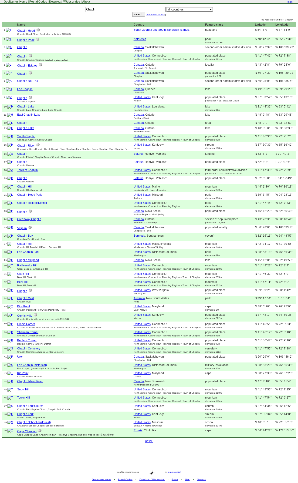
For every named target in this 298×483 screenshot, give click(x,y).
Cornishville (24, 315)
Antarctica (140, 39)
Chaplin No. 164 (27, 81)
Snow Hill (23, 389)
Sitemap (201, 479)
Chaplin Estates (27, 65)
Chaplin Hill (24, 186)
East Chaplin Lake (29, 114)
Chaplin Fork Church (30, 406)
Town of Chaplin (27, 170)
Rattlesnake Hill (27, 265)
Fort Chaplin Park (28, 252)
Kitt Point (22, 373)
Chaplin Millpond (28, 260)
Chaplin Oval (25, 298)
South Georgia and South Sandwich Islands (161, 29)
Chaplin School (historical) (34, 422)
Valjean (22, 228)
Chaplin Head (26, 30)
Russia (138, 430)
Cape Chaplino (27, 431)
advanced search (155, 14)
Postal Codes (38, 1)
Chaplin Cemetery (28, 348)
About (86, 1)
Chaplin (22, 47)
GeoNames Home (15, 1)
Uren (20, 356)
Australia (139, 298)
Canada (139, 47)
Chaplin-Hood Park (29, 194)
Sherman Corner (27, 332)
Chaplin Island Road (30, 381)
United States (142, 55)
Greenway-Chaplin (29, 219)
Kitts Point (23, 306)
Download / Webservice (64, 1)
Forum (175, 479)
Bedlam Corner (27, 340)
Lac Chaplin (25, 89)
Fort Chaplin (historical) (32, 365)
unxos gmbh (174, 472)
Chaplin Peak (25, 40)
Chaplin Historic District (32, 203)
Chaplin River (26, 145)
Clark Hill (23, 273)
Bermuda (139, 235)
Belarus (138, 153)
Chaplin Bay (25, 235)
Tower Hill (23, 397)
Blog (187, 479)
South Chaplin (26, 136)
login (290, 1)
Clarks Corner (26, 324)
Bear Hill (22, 282)
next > (149, 441)
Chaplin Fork (25, 414)
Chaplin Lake (25, 106)
